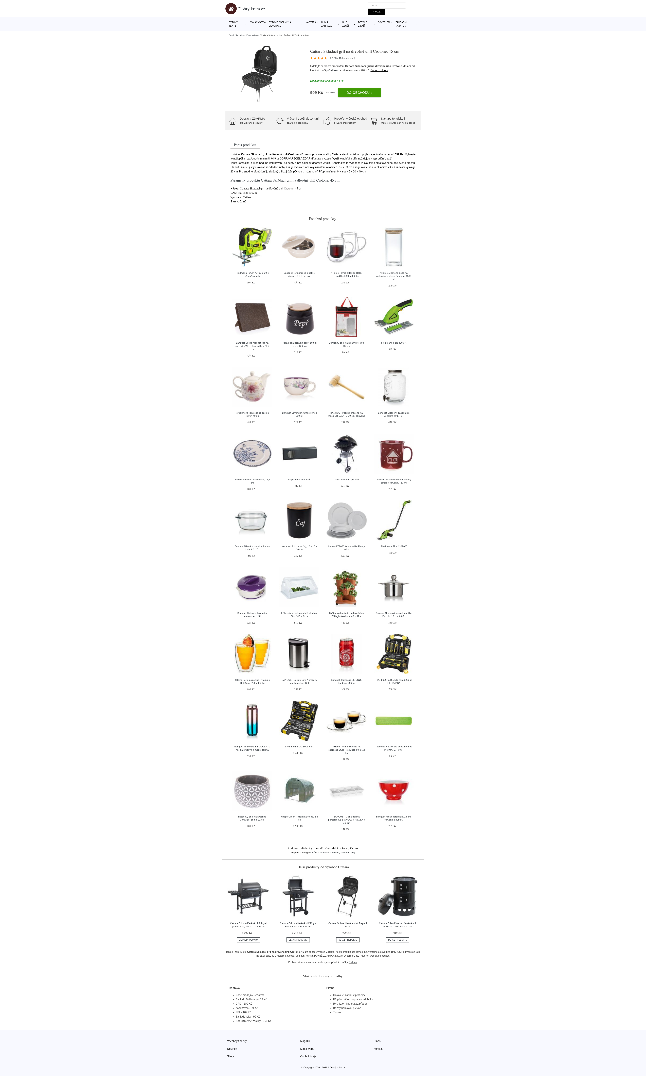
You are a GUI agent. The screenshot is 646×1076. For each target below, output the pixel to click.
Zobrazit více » (379, 70)
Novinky (232, 1048)
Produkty (240, 35)
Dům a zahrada (326, 24)
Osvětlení (384, 22)
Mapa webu (307, 1048)
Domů (231, 35)
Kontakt (378, 1048)
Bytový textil (233, 24)
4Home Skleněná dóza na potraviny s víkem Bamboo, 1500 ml (393, 275)
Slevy (230, 1056)
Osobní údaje (308, 1056)
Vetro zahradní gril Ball (347, 479)
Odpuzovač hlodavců (299, 479)
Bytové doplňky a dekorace (280, 24)
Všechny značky (237, 1041)
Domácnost (256, 22)
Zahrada (334, 852)
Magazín (305, 1041)
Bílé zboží (345, 24)
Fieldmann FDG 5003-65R (299, 746)
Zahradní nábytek (401, 24)
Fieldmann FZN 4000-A (393, 342)
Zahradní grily (347, 852)
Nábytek (311, 22)
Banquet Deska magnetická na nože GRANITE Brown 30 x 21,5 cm (252, 345)
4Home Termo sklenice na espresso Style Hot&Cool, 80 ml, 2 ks (346, 749)
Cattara (333, 70)
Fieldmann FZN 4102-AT (394, 546)
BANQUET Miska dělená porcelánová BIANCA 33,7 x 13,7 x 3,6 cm (346, 819)
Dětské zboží (362, 24)
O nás (377, 1041)
